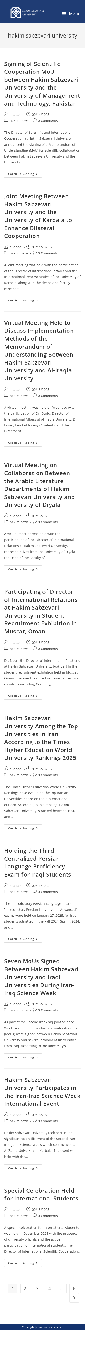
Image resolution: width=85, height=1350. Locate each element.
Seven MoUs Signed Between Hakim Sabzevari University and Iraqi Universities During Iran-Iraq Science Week (41, 977)
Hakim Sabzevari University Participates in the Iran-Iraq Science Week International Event (42, 1091)
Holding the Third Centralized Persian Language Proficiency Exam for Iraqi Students (37, 862)
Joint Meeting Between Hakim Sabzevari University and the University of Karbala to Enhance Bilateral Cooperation (38, 216)
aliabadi (16, 114)
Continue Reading (25, 175)
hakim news (19, 120)
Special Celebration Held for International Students (41, 1194)
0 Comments (48, 120)
